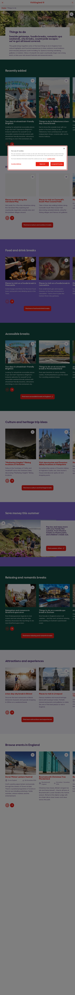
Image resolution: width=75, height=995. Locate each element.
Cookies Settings (16, 164)
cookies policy (51, 158)
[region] (37, 158)
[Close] (64, 148)
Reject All (42, 164)
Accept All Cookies (57, 164)
